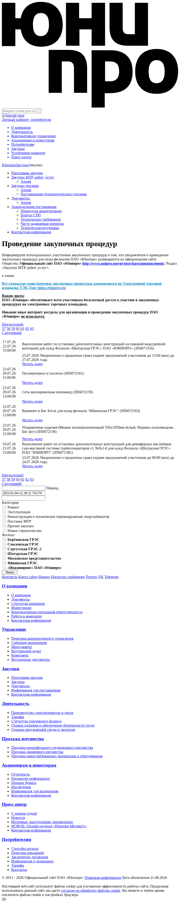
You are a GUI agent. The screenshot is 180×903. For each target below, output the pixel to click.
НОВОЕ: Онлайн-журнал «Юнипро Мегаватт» (49, 826)
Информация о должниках (32, 861)
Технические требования (40, 219)
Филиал (8, 535)
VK (101, 577)
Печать (91, 577)
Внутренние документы (30, 659)
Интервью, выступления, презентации (42, 822)
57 (4, 329)
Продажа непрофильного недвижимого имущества (52, 748)
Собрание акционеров (29, 643)
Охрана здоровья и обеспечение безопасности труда (52, 725)
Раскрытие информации (30, 778)
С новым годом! (24, 813)
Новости (18, 818)
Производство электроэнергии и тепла (42, 713)
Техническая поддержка (40, 228)
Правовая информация (103, 878)
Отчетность (20, 774)
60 (18, 329)
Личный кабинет (26, 120)
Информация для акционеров (34, 791)
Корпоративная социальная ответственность (46, 612)
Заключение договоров (29, 857)
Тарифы (17, 717)
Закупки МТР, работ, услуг (32, 177)
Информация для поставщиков (35, 690)
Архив (26, 181)
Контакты (10, 577)
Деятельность (15, 703)
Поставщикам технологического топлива (54, 194)
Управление (14, 629)
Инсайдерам (21, 787)
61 (22, 329)
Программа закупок (27, 173)
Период (52, 488)
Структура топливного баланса (36, 721)
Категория (10, 503)
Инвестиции (21, 608)
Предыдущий (12, 324)
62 (27, 329)
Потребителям (16, 839)
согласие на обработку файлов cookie (90, 890)
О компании (14, 585)
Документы (20, 198)
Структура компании (28, 604)
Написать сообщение (68, 577)
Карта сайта (28, 577)
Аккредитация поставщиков (33, 207)
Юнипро (9, 165)
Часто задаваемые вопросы (42, 224)
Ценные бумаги (23, 783)
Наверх (44, 577)
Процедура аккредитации (41, 211)
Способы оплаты (24, 849)
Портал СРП (31, 215)
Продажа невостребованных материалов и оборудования (56, 756)
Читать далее (32, 364)
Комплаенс (20, 655)
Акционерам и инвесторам (29, 765)
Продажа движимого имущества (37, 752)
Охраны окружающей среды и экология (43, 730)
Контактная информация (31, 232)
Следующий (12, 333)
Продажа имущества (23, 738)
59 (13, 329)
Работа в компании (26, 616)
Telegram (111, 577)
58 (8, 329)
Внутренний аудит (26, 651)
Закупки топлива (25, 186)
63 (32, 329)
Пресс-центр (14, 804)
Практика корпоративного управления (42, 638)
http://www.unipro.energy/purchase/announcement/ (123, 263)
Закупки (22, 165)
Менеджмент (21, 647)
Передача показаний (27, 853)
